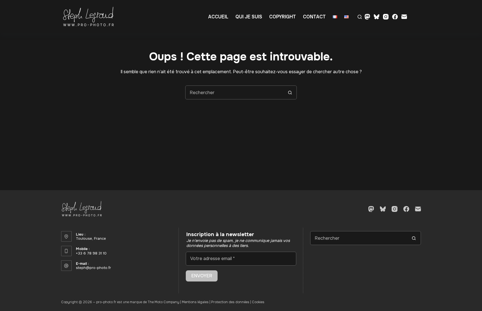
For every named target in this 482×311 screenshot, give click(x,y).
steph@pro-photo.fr (93, 267)
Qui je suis (248, 16)
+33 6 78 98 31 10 (91, 253)
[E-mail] (404, 16)
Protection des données (230, 302)
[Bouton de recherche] (290, 92)
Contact (314, 16)
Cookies (258, 302)
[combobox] (234, 92)
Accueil (218, 16)
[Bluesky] (376, 16)
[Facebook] (395, 16)
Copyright (282, 16)
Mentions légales (195, 302)
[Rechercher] (360, 17)
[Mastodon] (367, 16)
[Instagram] (386, 16)
